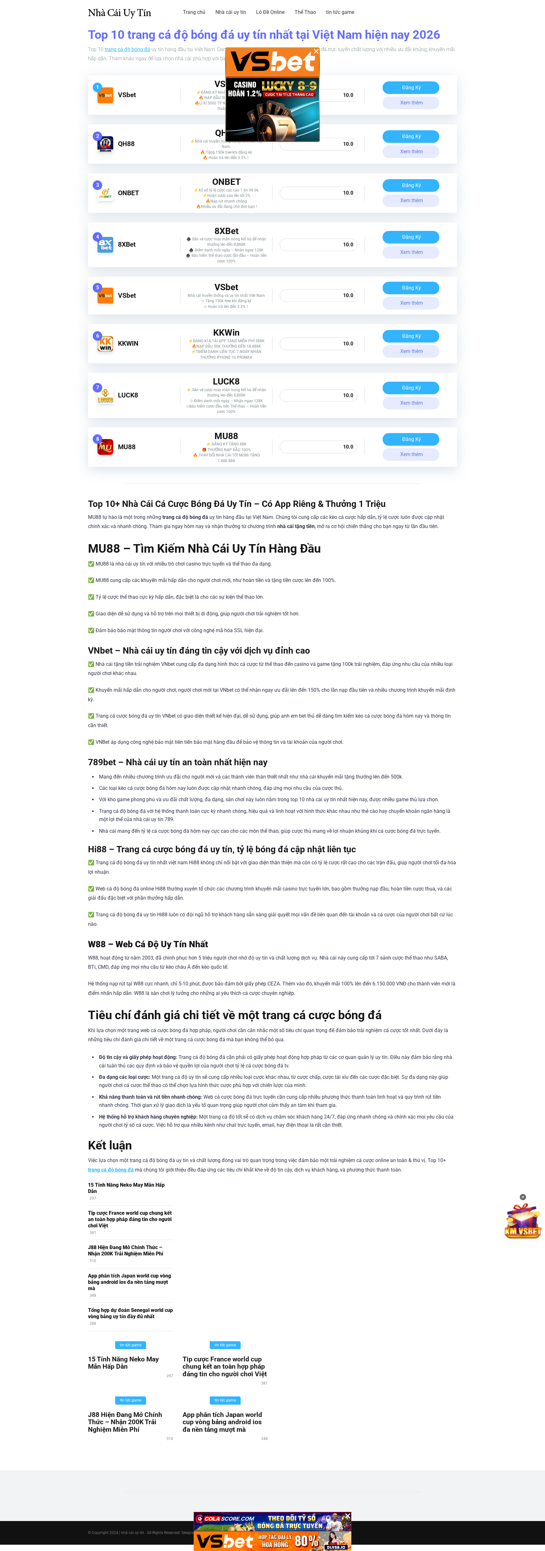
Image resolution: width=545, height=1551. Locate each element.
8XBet (127, 244)
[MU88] (105, 453)
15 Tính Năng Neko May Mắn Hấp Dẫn (123, 1362)
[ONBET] (105, 199)
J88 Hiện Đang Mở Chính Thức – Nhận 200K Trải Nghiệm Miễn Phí (125, 1250)
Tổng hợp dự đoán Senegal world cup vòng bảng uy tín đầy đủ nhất (130, 1313)
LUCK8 (128, 395)
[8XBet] (105, 251)
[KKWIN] (105, 350)
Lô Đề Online (270, 12)
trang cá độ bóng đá (127, 49)
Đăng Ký (411, 88)
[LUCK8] (105, 402)
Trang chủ (194, 12)
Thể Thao (305, 12)
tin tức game (340, 12)
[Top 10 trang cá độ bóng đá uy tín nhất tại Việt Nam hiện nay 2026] (119, 10)
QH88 (126, 144)
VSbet (127, 95)
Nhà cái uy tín (230, 12)
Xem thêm (411, 103)
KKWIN (128, 343)
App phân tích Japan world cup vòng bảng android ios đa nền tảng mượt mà (129, 1282)
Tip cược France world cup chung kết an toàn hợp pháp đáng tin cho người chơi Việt (130, 1219)
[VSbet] (105, 101)
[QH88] (105, 150)
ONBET (128, 193)
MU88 (127, 447)
